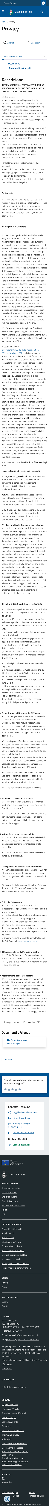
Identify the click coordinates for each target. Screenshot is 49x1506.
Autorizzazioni (8, 1237)
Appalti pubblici (8, 1233)
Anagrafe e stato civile (12, 1228)
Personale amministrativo (13, 1205)
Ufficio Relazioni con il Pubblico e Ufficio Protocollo (24, 1360)
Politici (4, 1209)
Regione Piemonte (10, 3)
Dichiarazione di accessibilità (14, 1443)
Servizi (32, 1492)
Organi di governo (10, 1201)
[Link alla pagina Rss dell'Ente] (3, 1478)
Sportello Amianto (10, 1421)
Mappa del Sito (37, 1495)
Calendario (6, 1426)
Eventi (4, 1306)
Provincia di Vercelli (10, 1408)
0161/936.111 (17, 1330)
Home (4, 21)
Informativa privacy (10, 1434)
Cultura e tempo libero (12, 1246)
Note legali (6, 1439)
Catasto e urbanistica (11, 1241)
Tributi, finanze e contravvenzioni (16, 1267)
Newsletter (7, 1482)
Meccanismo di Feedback (13, 1430)
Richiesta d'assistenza (12, 1464)
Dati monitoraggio (10, 1492)
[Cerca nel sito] (40, 11)
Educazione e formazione (13, 1250)
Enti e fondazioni (9, 1196)
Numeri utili (7, 1368)
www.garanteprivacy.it (28, 941)
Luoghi (5, 1301)
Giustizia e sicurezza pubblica (14, 1254)
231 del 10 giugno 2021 (13, 353)
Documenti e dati (9, 1192)
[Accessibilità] (7, 1499)
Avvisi (4, 1287)
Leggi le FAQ (7, 1454)
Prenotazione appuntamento (15, 1461)
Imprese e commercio (11, 1259)
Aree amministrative (11, 1188)
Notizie (5, 1282)
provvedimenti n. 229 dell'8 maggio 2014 (20, 349)
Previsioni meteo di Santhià (14, 1413)
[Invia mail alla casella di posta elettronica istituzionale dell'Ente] (23, 1335)
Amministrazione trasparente (15, 1451)
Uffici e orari (7, 1364)
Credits (16, 1495)
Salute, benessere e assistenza (15, 1263)
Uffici (4, 1214)
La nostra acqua (9, 1417)
